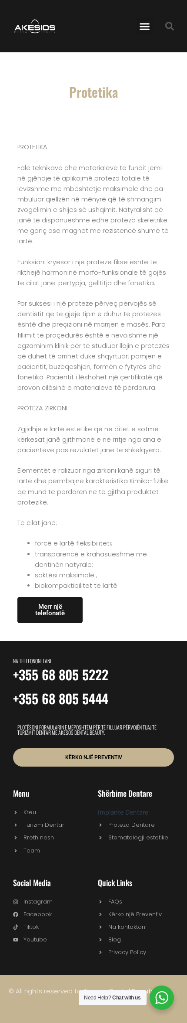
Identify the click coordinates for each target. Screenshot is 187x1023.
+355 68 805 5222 (60, 674)
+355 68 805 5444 (60, 698)
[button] (145, 26)
